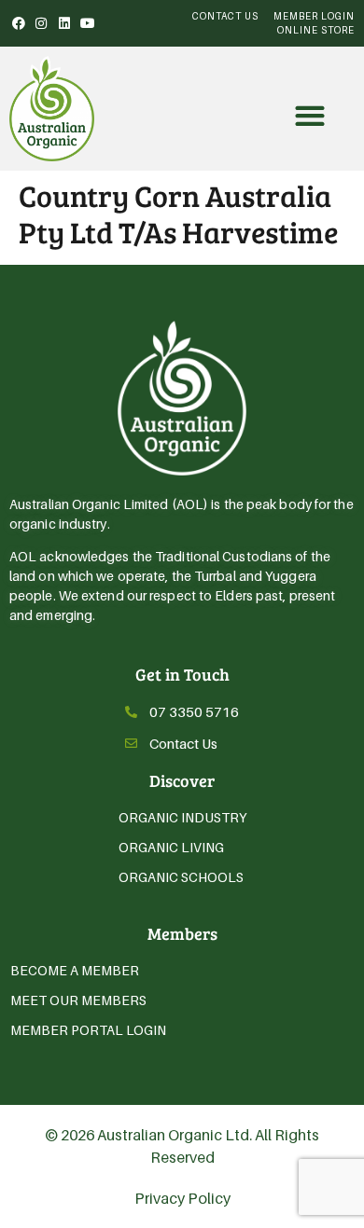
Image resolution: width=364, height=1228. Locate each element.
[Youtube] (87, 23)
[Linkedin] (64, 23)
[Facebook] (18, 23)
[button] (309, 116)
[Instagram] (42, 23)
